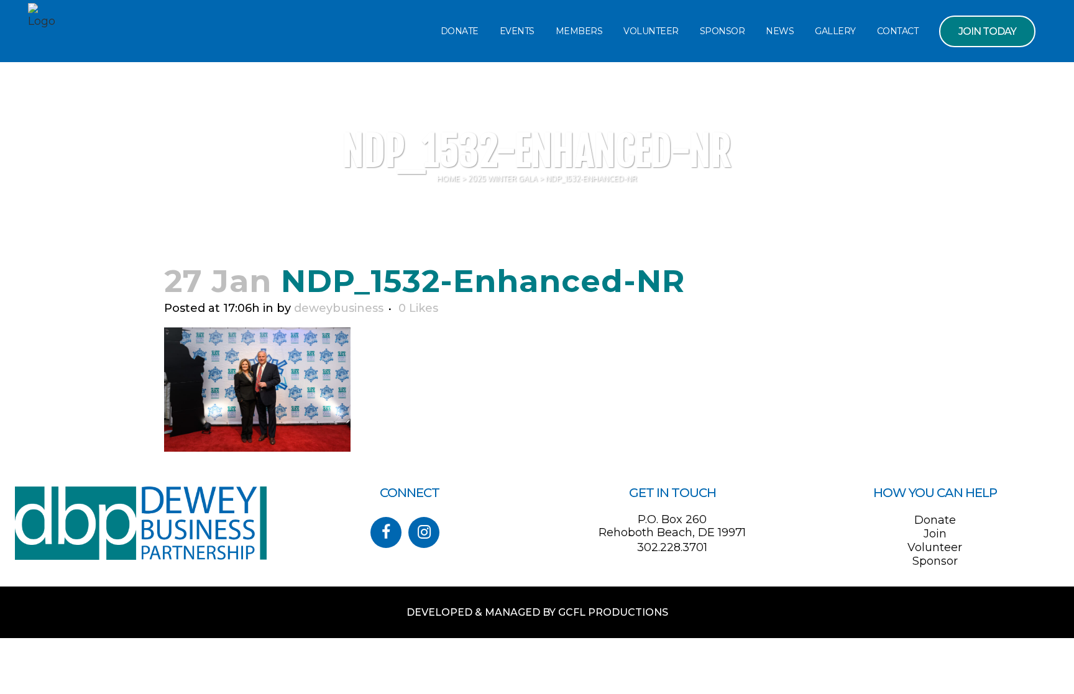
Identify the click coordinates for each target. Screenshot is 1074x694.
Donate (935, 520)
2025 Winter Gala (503, 178)
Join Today (987, 31)
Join (935, 534)
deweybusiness (338, 308)
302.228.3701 (672, 547)
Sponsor (935, 561)
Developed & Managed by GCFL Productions (537, 612)
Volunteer (934, 547)
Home (448, 178)
